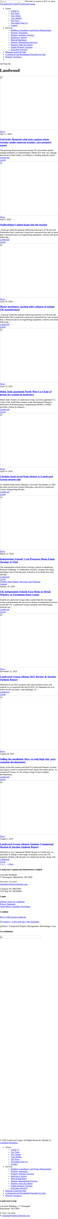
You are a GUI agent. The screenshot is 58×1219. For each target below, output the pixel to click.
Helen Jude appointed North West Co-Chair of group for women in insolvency (26, 393)
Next (11, 864)
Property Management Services (24, 42)
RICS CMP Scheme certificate (13, 917)
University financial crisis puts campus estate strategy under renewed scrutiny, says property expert (26, 142)
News (2, 132)
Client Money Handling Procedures (15, 906)
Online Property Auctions (22, 47)
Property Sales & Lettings (22, 45)
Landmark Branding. (9, 1143)
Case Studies (16, 18)
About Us (15, 11)
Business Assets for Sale (15, 52)
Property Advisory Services (22, 35)
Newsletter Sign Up (19, 23)
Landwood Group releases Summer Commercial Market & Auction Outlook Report (26, 845)
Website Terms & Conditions (12, 902)
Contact (14, 25)
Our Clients (16, 16)
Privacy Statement (7, 904)
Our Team (15, 13)
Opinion (3, 584)
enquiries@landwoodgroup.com (13, 884)
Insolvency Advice (19, 37)
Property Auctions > (14, 57)
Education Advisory (19, 49)
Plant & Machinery (19, 40)
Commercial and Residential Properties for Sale (25, 54)
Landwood (4, 157)
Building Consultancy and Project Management (31, 30)
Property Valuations (19, 33)
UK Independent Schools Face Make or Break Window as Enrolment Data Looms (25, 593)
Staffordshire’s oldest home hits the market (23, 224)
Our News (15, 20)
